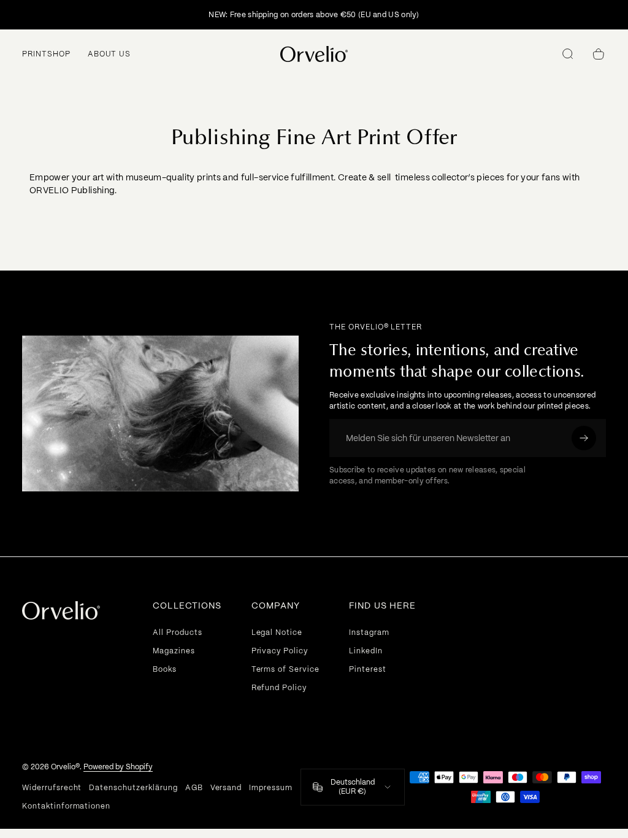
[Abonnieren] (584, 438)
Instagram (369, 632)
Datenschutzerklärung (133, 788)
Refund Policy (279, 688)
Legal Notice (277, 632)
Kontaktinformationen (66, 806)
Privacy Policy (279, 651)
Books (165, 669)
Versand (226, 788)
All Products (177, 632)
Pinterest (367, 669)
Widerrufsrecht (52, 788)
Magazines (174, 651)
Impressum (271, 788)
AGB (194, 788)
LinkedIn (366, 651)
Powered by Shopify (118, 767)
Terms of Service (285, 669)
